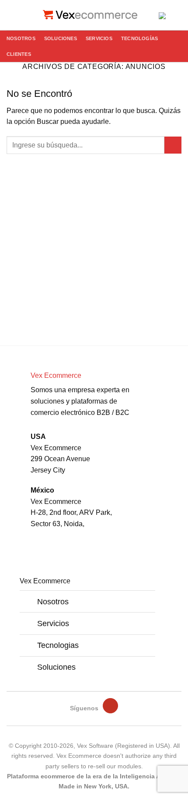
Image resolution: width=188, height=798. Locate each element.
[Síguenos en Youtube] (110, 705)
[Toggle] (30, 598)
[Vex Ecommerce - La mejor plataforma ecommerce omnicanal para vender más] (94, 15)
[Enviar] (172, 145)
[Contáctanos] (163, 12)
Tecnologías (139, 38)
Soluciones (60, 38)
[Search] (26, 15)
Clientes (19, 54)
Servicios (99, 38)
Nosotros (21, 38)
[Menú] (12, 15)
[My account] (177, 15)
